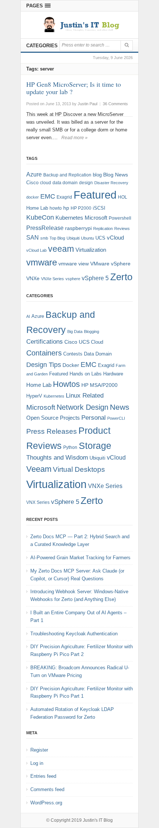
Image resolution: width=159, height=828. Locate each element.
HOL (122, 197)
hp (66, 208)
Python (70, 447)
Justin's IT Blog (98, 820)
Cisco (32, 182)
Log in (36, 763)
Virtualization (90, 250)
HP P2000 (81, 208)
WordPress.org (46, 802)
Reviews (122, 228)
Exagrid (64, 197)
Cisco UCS (76, 342)
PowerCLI (116, 418)
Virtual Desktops (79, 469)
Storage (95, 446)
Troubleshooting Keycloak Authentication (74, 633)
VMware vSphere (110, 264)
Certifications (44, 341)
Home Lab (37, 208)
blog (97, 175)
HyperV (34, 396)
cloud (45, 182)
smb (44, 238)
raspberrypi (78, 228)
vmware (41, 262)
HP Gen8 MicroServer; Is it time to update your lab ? (73, 88)
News (119, 407)
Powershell (120, 218)
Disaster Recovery (111, 183)
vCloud (115, 237)
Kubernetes (69, 217)
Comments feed (47, 789)
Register (39, 750)
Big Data (74, 331)
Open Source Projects (53, 418)
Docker (70, 365)
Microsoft (96, 218)
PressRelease (45, 227)
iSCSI (99, 208)
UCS (100, 238)
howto (56, 208)
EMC (47, 196)
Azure (34, 174)
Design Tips (43, 364)
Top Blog (57, 238)
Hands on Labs (86, 374)
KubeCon (40, 217)
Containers (44, 353)
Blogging (91, 331)
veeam (61, 249)
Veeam (38, 469)
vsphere (72, 278)
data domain (65, 182)
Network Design (82, 407)
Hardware (113, 374)
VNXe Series (52, 278)
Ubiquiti (73, 238)
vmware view (73, 264)
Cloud (97, 342)
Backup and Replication (67, 175)
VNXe (33, 278)
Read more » (74, 137)
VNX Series (38, 502)
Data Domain (98, 354)
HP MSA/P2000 (99, 385)
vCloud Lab (36, 250)
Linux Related (85, 395)
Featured (95, 195)
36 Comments (115, 104)
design (86, 182)
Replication (103, 228)
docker (32, 197)
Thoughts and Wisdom (57, 457)
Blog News (115, 175)
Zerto (121, 277)
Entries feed (43, 776)
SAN (32, 237)
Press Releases (51, 431)
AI (28, 316)
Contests (72, 354)
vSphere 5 (95, 278)
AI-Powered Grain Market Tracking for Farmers (80, 557)
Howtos (66, 384)
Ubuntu (87, 238)
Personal (93, 417)
